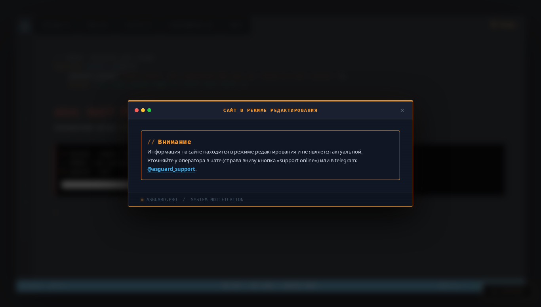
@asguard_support (171, 169)
